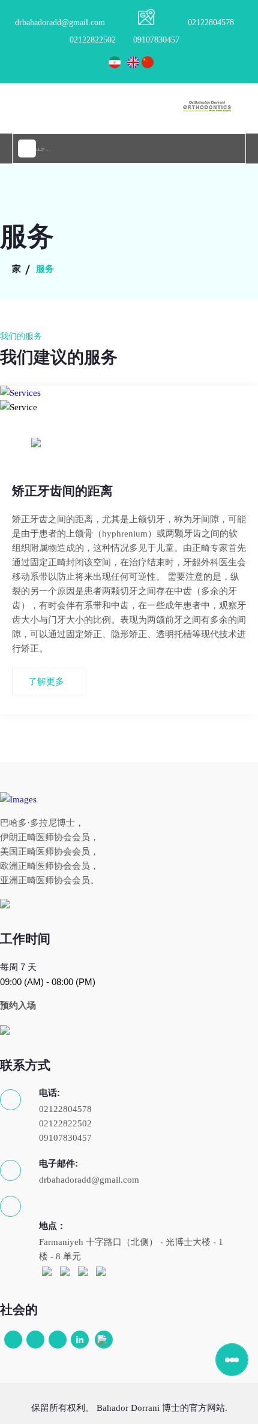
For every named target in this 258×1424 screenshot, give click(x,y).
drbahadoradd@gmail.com (60, 22)
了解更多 (46, 681)
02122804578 (211, 22)
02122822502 (93, 39)
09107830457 (156, 39)
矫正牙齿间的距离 (62, 491)
